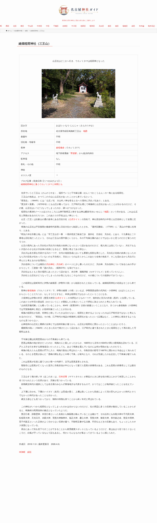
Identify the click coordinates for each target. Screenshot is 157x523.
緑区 (29, 451)
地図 (85, 130)
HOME (22, 451)
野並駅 (74, 153)
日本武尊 (63, 376)
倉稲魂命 (60, 147)
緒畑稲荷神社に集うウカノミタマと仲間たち (42, 184)
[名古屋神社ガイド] (78, 10)
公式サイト (74, 219)
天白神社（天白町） (55, 264)
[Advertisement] (78, 479)
